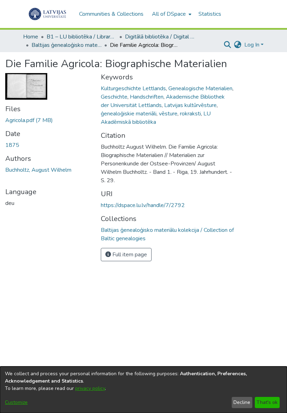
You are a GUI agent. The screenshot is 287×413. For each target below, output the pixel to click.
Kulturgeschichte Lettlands (133, 88)
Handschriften (146, 97)
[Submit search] (227, 45)
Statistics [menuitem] (209, 14)
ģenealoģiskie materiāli (128, 114)
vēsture (168, 114)
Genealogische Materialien (200, 88)
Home (30, 37)
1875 (12, 145)
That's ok (267, 402)
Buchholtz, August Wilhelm (38, 170)
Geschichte (114, 97)
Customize (16, 402)
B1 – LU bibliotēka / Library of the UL (82, 37)
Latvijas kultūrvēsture (190, 105)
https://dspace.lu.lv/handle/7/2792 (143, 205)
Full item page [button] (129, 254)
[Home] (47, 14)
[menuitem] (170, 14)
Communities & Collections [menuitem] (111, 14)
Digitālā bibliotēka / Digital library (160, 37)
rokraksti (190, 114)
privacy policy (90, 388)
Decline (241, 402)
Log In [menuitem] (251, 45)
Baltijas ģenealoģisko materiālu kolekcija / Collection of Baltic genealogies (66, 45)
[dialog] (143, 389)
